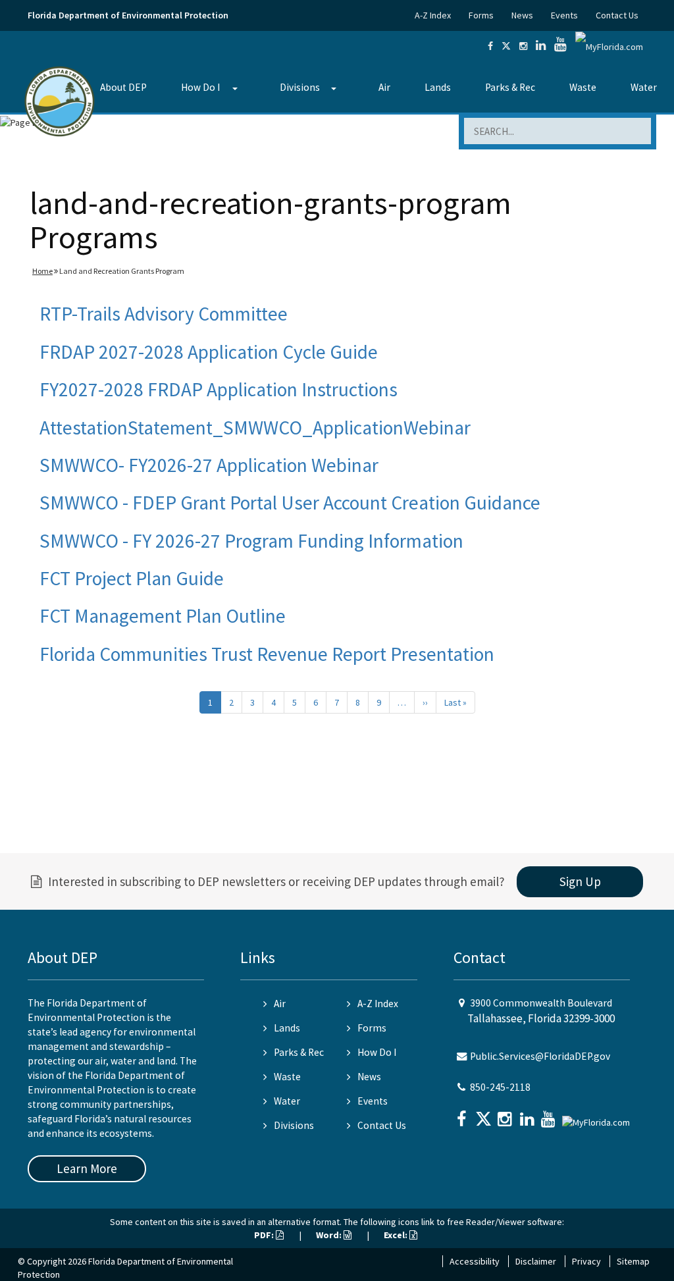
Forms (481, 15)
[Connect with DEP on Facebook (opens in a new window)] (490, 46)
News (522, 15)
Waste (582, 87)
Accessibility (475, 1261)
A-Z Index (433, 15)
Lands (438, 87)
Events (564, 15)
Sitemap (633, 1261)
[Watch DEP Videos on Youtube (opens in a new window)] (560, 46)
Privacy (586, 1261)
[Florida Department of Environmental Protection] (59, 100)
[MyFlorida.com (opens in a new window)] (609, 46)
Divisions (300, 87)
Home (42, 271)
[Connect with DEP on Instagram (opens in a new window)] (523, 46)
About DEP (123, 87)
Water (644, 87)
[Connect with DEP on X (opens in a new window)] (506, 46)
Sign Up (580, 881)
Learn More (87, 1168)
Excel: (396, 1235)
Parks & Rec (510, 87)
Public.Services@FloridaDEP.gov (540, 1056)
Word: (330, 1235)
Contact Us (617, 15)
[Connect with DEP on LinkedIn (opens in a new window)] (540, 46)
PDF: (265, 1235)
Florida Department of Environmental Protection (128, 15)
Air (384, 87)
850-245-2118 (500, 1087)
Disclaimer (535, 1261)
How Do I (200, 87)
